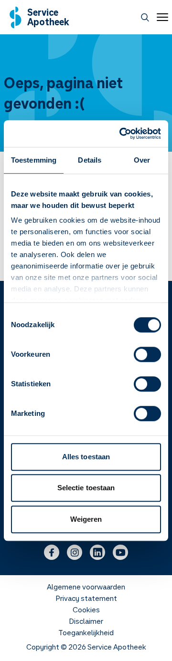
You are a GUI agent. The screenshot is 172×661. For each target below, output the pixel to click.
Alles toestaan (86, 457)
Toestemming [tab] (33, 160)
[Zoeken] (145, 17)
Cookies (86, 609)
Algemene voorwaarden (86, 586)
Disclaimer (86, 621)
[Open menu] (160, 17)
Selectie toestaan (86, 488)
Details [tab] (89, 160)
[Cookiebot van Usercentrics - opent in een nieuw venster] (121, 133)
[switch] (147, 354)
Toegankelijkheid (86, 632)
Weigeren (86, 519)
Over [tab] (142, 160)
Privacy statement (86, 598)
